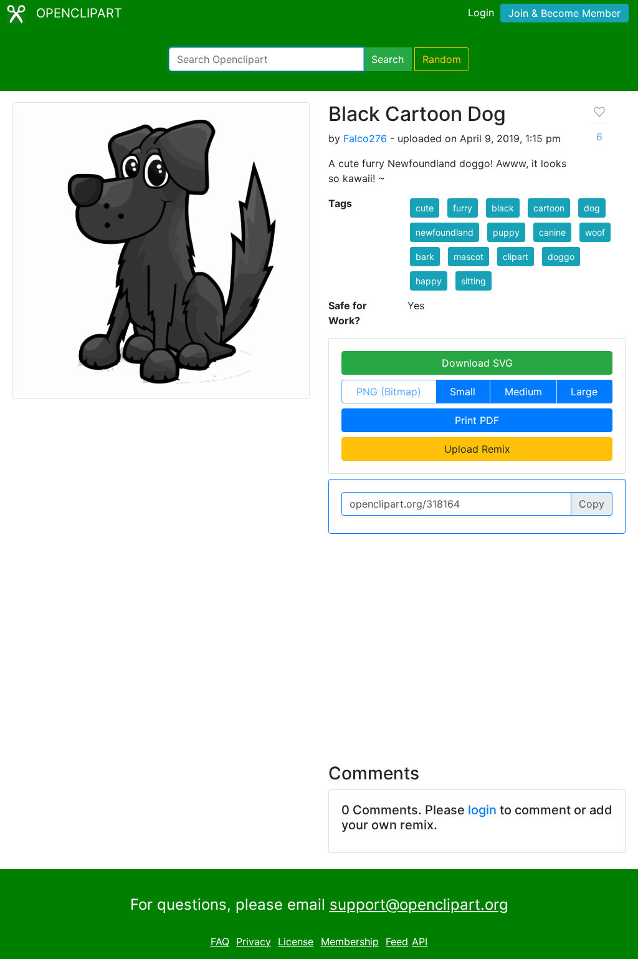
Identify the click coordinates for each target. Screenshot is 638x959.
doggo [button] (561, 256)
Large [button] (584, 391)
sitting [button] (473, 281)
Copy (591, 504)
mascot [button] (468, 256)
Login (481, 12)
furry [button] (462, 208)
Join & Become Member (564, 13)
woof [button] (595, 232)
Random (441, 59)
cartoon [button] (548, 208)
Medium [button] (523, 391)
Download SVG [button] (477, 363)
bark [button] (425, 256)
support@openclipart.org (419, 904)
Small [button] (462, 391)
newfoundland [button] (445, 232)
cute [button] (425, 208)
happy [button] (429, 281)
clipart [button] (515, 256)
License (295, 941)
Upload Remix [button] (477, 449)
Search (387, 59)
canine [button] (552, 232)
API (419, 941)
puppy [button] (506, 232)
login (482, 809)
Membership (350, 941)
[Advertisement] (319, 641)
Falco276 (365, 138)
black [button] (503, 208)
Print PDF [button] (477, 420)
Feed (397, 941)
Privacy (253, 941)
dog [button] (592, 208)
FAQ (220, 941)
